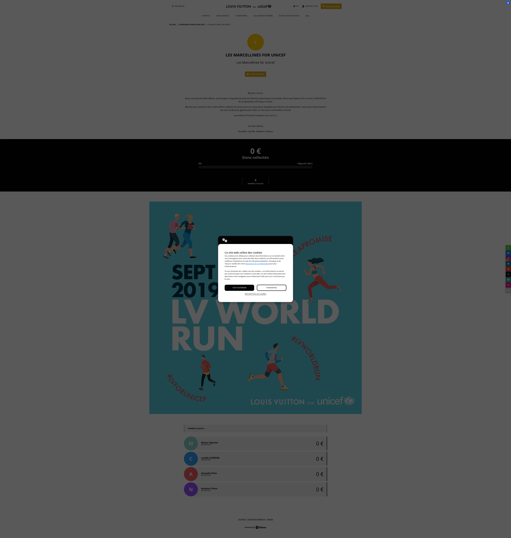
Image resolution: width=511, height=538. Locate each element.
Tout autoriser (239, 287)
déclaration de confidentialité (257, 263)
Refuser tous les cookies (255, 294)
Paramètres (271, 287)
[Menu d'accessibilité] (508, 3)
